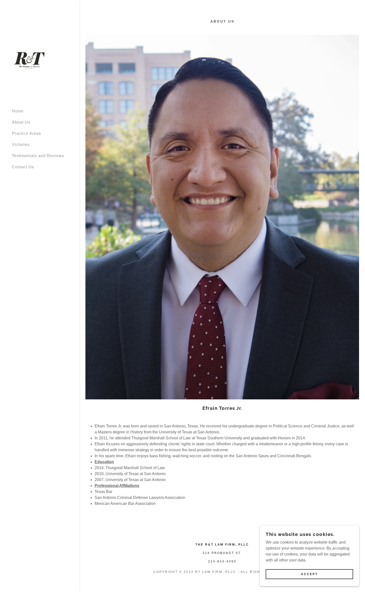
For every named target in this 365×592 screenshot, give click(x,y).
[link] (29, 60)
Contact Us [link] (23, 167)
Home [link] (18, 111)
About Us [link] (21, 122)
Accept (309, 574)
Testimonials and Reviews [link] (38, 156)
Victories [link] (21, 144)
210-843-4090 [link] (222, 561)
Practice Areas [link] (26, 133)
